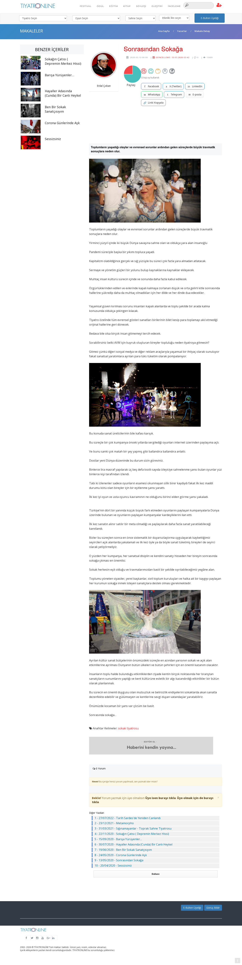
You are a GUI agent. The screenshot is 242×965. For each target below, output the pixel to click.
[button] (219, 5)
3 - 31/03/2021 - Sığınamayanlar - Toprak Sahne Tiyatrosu (133, 828)
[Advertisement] (155, 125)
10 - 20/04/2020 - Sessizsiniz (113, 865)
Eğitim (113, 6)
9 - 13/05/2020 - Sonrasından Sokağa (119, 860)
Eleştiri (157, 6)
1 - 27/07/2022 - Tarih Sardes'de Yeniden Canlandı (128, 818)
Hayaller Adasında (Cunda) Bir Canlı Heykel (63, 93)
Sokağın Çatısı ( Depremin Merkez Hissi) (63, 61)
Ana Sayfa (164, 31)
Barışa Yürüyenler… (59, 75)
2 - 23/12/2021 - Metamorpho (114, 823)
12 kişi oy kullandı (149, 77)
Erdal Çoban (104, 85)
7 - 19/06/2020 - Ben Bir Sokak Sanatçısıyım (123, 850)
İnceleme (174, 6)
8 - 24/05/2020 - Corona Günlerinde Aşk (121, 855)
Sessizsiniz (53, 139)
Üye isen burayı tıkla (160, 798)
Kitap (127, 6)
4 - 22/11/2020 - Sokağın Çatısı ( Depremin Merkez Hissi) (132, 834)
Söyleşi (141, 6)
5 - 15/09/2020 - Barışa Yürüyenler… (118, 839)
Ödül (100, 6)
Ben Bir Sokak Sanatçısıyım (55, 109)
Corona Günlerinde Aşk (62, 123)
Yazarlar (182, 31)
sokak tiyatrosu (128, 728)
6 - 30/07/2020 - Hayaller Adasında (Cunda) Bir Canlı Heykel (133, 844)
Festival (85, 6)
